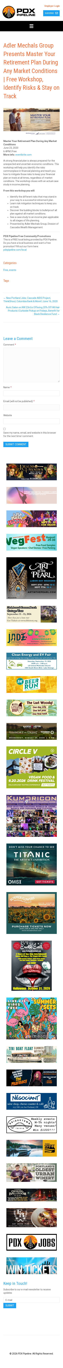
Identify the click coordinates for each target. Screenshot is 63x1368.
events (12, 270)
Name (7, 387)
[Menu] (31, 26)
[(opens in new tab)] (31, 471)
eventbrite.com (23, 154)
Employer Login (52, 6)
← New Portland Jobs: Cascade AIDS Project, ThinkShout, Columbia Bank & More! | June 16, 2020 (30, 300)
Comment (9, 344)
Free (5, 270)
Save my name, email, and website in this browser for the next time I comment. (29, 434)
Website (7, 415)
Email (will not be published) (19, 401)
